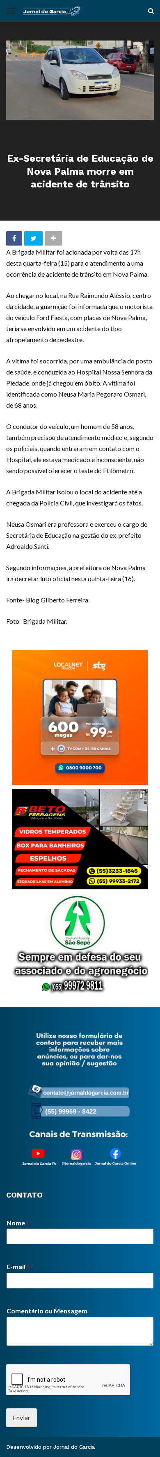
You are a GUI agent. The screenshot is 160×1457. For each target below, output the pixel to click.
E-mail (18, 1266)
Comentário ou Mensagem (47, 1311)
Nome (18, 1223)
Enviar (21, 1417)
